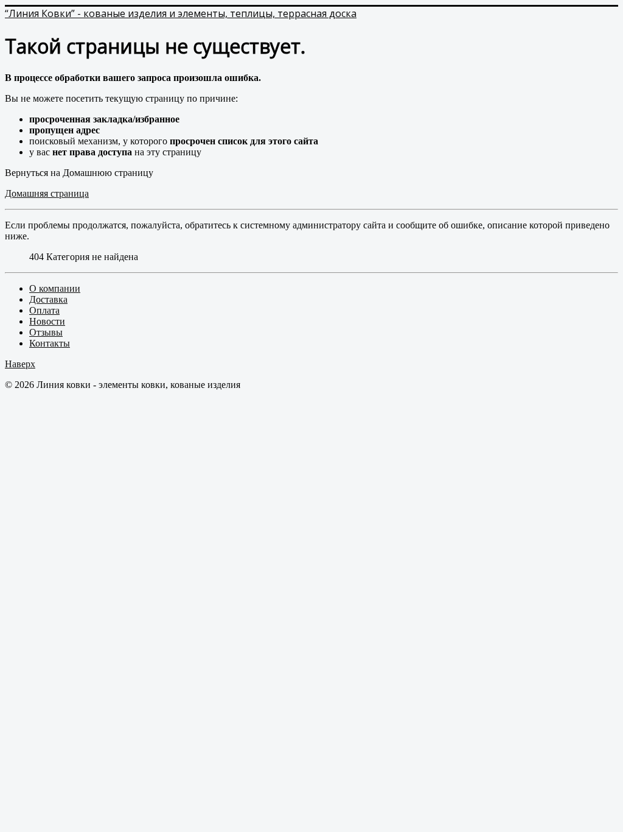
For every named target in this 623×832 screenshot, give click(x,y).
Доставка (48, 299)
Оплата (44, 310)
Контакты (49, 343)
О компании (54, 288)
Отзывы (46, 332)
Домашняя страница (47, 193)
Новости (47, 321)
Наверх (20, 364)
